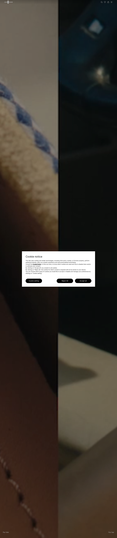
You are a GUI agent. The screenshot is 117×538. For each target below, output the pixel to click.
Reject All (65, 281)
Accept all (83, 281)
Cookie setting (34, 281)
